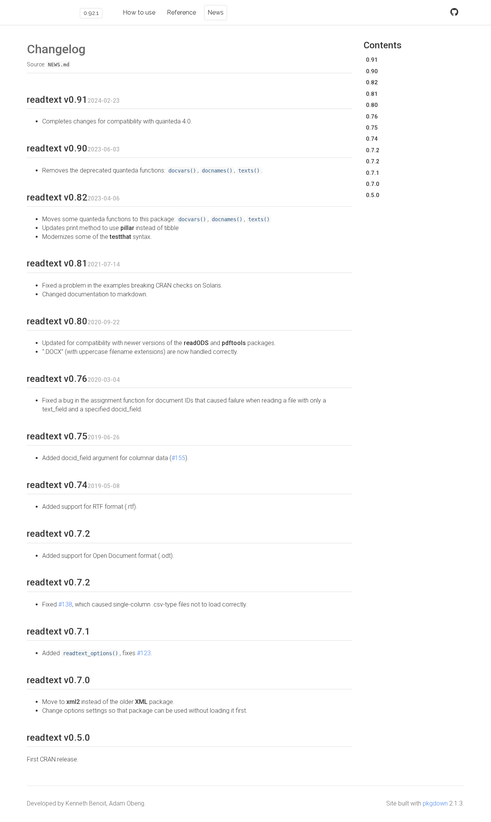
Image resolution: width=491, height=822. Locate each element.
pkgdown (435, 803)
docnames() (217, 171)
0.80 (372, 105)
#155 (178, 458)
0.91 (372, 59)
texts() (249, 171)
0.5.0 (372, 195)
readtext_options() (90, 653)
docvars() (182, 171)
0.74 (372, 138)
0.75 (372, 127)
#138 (65, 604)
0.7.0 (372, 184)
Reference (181, 12)
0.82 (372, 82)
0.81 (372, 93)
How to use (139, 12)
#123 (144, 653)
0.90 (372, 71)
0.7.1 (372, 172)
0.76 (372, 116)
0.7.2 (372, 150)
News (216, 12)
